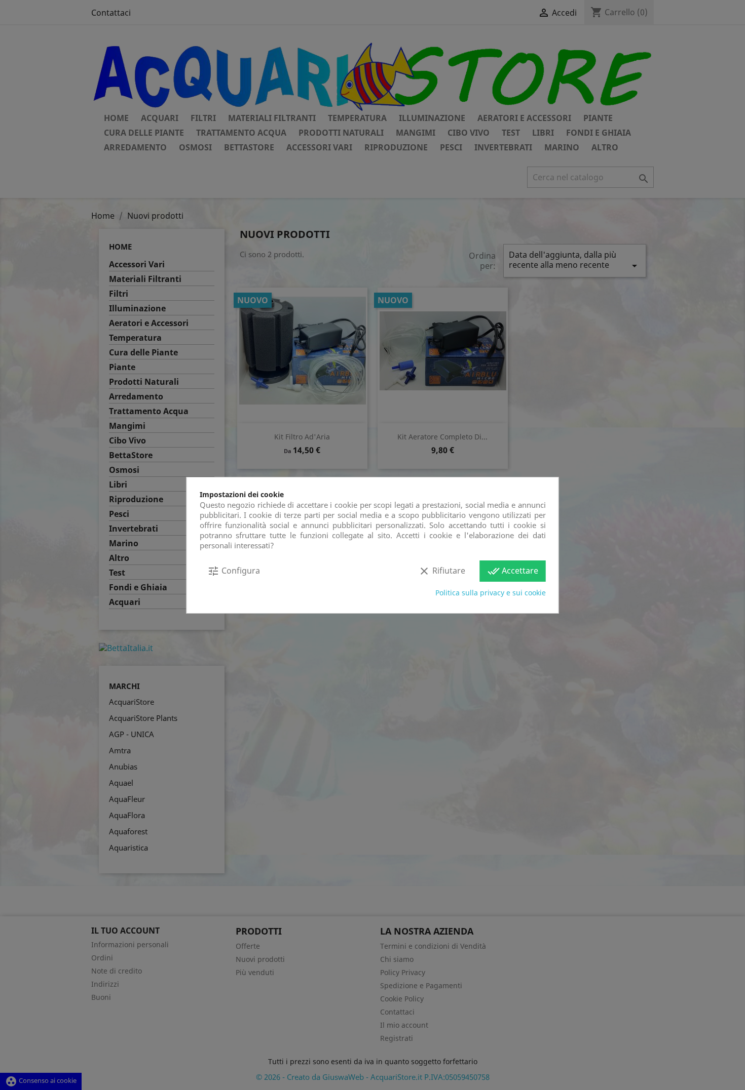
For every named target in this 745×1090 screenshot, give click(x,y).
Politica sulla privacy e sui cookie (490, 592)
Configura (233, 571)
